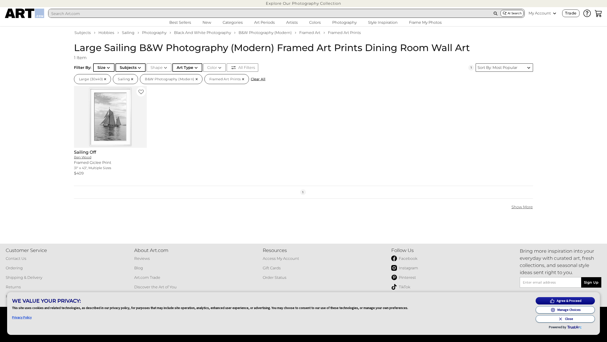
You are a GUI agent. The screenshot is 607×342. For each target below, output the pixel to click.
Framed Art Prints (344, 32)
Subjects (82, 32)
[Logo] (24, 13)
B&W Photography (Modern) (265, 32)
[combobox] (269, 13)
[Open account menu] (554, 13)
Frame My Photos (425, 22)
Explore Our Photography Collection (303, 3)
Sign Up (591, 282)
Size (101, 67)
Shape (157, 67)
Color (212, 67)
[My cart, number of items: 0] (598, 13)
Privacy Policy (22, 317)
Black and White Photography (202, 32)
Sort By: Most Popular (497, 67)
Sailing (128, 32)
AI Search (515, 13)
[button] (303, 3)
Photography (154, 32)
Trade (570, 13)
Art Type (185, 67)
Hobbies (106, 32)
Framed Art (309, 32)
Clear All (258, 79)
